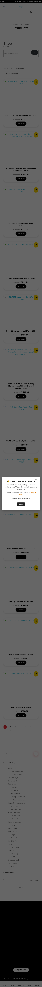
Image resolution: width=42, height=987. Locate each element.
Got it (21, 504)
